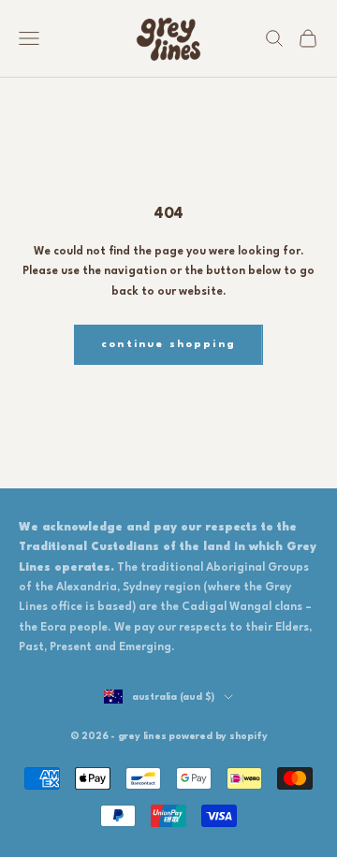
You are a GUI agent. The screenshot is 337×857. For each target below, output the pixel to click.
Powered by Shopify (217, 736)
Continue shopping (168, 345)
